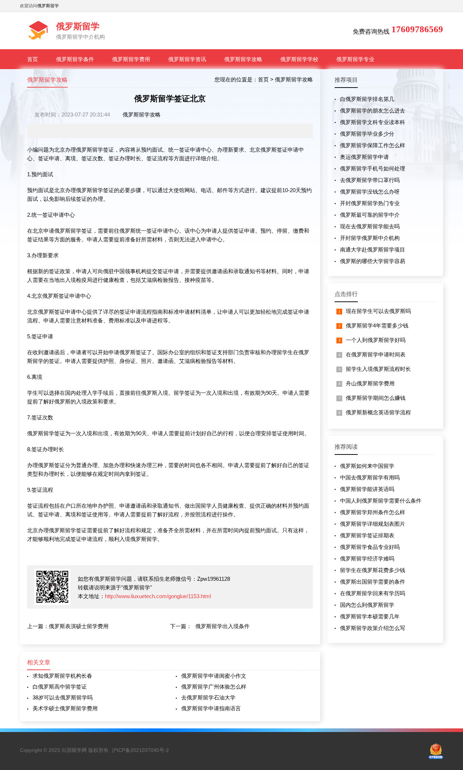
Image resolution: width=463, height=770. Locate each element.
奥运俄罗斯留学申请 (364, 157)
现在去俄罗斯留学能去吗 (370, 226)
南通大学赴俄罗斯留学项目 (372, 249)
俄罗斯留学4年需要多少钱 (377, 325)
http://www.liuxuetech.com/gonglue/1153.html (158, 596)
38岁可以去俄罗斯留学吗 (63, 697)
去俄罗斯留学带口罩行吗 (370, 180)
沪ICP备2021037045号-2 (140, 750)
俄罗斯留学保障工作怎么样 (372, 145)
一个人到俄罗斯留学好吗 (375, 340)
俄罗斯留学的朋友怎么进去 (372, 110)
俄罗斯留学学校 (299, 59)
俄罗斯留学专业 (355, 59)
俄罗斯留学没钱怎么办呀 (370, 192)
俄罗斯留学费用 (131, 59)
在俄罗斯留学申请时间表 (375, 354)
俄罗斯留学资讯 (187, 59)
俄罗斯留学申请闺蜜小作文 (213, 676)
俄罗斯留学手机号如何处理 (372, 168)
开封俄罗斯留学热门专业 (370, 203)
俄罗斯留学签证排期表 (367, 535)
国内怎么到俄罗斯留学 (367, 605)
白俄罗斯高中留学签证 (60, 687)
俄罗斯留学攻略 (243, 59)
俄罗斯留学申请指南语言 (211, 708)
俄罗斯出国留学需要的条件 (372, 582)
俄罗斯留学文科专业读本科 (372, 122)
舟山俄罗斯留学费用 (370, 383)
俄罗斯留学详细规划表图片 (372, 524)
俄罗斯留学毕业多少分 (367, 134)
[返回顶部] (448, 685)
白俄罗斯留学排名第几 (367, 99)
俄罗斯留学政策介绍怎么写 (372, 628)
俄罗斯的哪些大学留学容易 (372, 261)
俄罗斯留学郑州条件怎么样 (372, 512)
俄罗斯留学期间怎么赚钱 (375, 398)
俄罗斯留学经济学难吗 (367, 558)
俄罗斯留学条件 (75, 59)
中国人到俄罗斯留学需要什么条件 (380, 501)
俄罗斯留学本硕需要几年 (370, 616)
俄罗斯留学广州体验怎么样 (213, 687)
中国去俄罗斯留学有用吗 (370, 477)
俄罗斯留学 (48, 5)
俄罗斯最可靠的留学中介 (370, 215)
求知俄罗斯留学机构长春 (62, 676)
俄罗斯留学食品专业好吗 (370, 547)
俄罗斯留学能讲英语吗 (367, 489)
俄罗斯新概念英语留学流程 (378, 412)
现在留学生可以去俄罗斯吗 (378, 311)
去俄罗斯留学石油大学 (208, 697)
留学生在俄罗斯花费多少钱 (372, 570)
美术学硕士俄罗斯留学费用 (65, 708)
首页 (32, 59)
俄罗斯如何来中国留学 (367, 466)
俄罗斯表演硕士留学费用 (79, 626)
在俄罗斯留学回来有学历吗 (372, 593)
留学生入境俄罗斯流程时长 (378, 369)
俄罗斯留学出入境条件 (222, 626)
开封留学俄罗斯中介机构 (370, 238)
